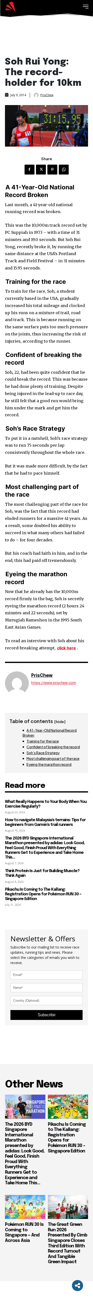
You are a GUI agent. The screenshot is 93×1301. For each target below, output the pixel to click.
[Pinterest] (52, 170)
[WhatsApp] (64, 170)
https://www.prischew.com (53, 683)
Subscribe (47, 1015)
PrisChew (46, 95)
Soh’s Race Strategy (43, 752)
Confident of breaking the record (53, 747)
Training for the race (43, 741)
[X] (41, 170)
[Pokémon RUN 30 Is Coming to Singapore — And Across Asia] (25, 1207)
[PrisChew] (37, 95)
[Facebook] (29, 170)
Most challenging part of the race (53, 758)
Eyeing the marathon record (49, 764)
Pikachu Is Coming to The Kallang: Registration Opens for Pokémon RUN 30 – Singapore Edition (43, 894)
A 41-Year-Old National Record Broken (50, 732)
